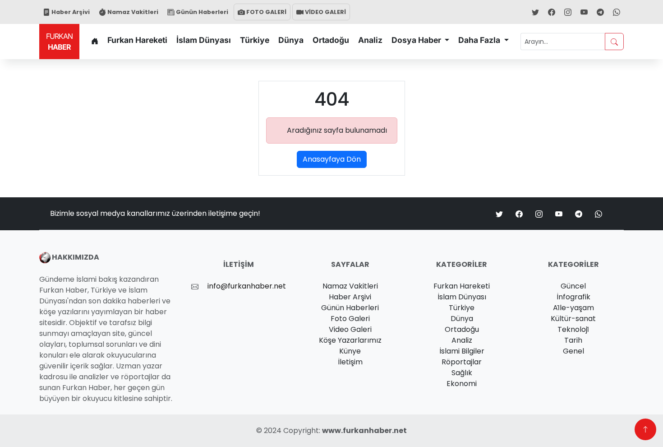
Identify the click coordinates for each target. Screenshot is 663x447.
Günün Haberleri (201, 12)
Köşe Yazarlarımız (350, 340)
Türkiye (254, 40)
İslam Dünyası (203, 40)
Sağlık (461, 373)
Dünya (291, 40)
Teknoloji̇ (573, 329)
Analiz (370, 40)
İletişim (350, 362)
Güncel (573, 286)
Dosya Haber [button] (417, 40)
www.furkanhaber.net (364, 430)
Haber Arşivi (70, 12)
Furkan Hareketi (137, 40)
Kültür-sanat (573, 318)
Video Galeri (350, 329)
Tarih (573, 340)
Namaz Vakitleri (132, 12)
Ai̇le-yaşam (573, 308)
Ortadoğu (331, 40)
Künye (350, 351)
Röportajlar (462, 362)
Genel (573, 351)
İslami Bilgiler (461, 351)
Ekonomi (462, 383)
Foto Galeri (350, 318)
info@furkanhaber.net (246, 286)
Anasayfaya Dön (332, 159)
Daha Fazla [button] (480, 40)
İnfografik (573, 297)
